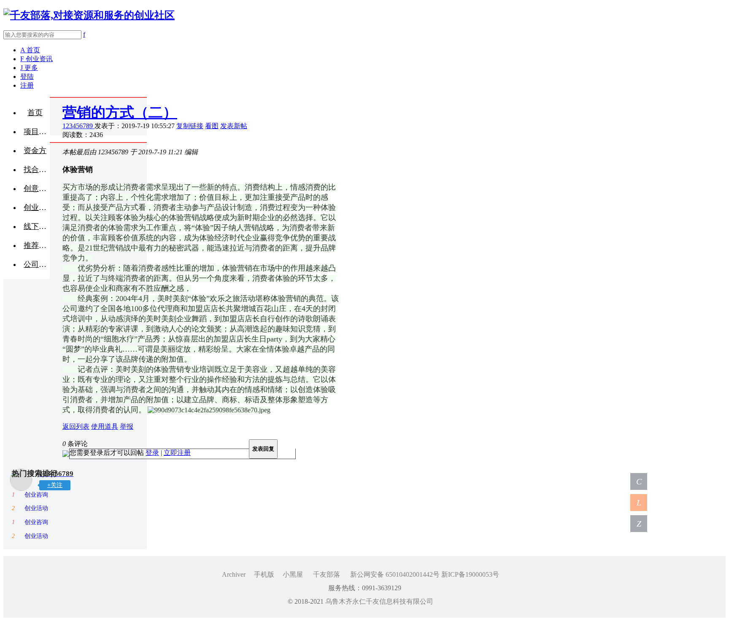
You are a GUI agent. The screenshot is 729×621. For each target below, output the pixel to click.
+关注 (54, 485)
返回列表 (75, 426)
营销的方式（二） (119, 112)
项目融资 (37, 131)
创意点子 (37, 188)
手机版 (264, 574)
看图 (212, 125)
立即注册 (177, 452)
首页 (35, 112)
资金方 (35, 150)
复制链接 (189, 125)
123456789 (78, 125)
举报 (126, 426)
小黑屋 (293, 574)
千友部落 (326, 574)
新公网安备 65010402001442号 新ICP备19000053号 (424, 574)
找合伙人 (37, 169)
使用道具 (104, 426)
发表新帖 (233, 125)
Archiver (234, 574)
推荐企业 (37, 245)
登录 (152, 452)
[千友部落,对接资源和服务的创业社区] (89, 15)
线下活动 (37, 226)
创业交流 (37, 207)
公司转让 (37, 264)
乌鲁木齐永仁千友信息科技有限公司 (379, 601)
